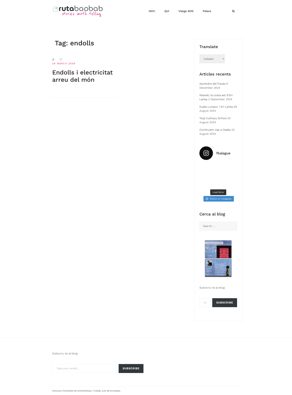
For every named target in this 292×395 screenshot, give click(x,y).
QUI (166, 11)
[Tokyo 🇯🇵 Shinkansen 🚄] (218, 175)
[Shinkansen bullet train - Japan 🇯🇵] (231, 167)
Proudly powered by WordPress (71, 391)
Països (207, 11)
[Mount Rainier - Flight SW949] (218, 183)
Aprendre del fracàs (212, 83)
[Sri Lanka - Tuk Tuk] (205, 167)
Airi (104, 391)
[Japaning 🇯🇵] (231, 175)
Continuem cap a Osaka (215, 129)
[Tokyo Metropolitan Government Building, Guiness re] (231, 183)
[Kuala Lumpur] (218, 167)
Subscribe (224, 302)
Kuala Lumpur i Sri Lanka (216, 106)
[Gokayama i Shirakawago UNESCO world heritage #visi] (205, 183)
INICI (152, 11)
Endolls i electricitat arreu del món (82, 76)
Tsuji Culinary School (213, 118)
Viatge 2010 (185, 11)
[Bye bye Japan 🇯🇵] (205, 175)
